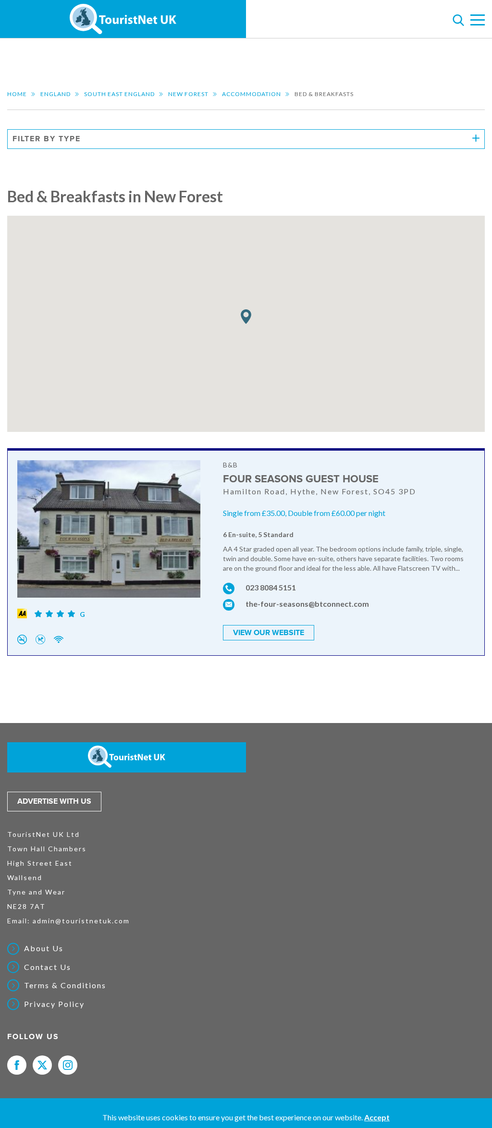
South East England (119, 94)
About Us (43, 948)
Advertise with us (54, 801)
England (55, 94)
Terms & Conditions (65, 985)
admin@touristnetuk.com (81, 921)
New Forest (188, 94)
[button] (246, 317)
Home (17, 94)
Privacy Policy (54, 1004)
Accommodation (251, 94)
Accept (377, 1117)
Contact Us (47, 967)
